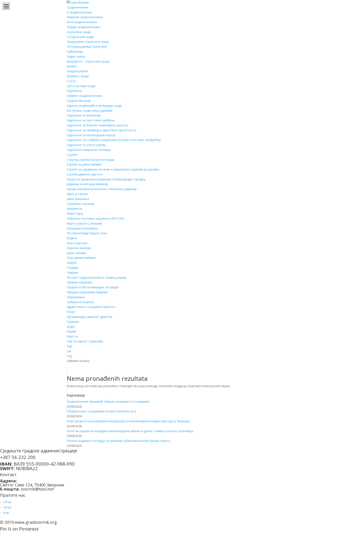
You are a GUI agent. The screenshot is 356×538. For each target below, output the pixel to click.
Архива (72, 66)
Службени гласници (80, 204)
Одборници (75, 51)
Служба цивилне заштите (85, 174)
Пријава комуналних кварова (87, 292)
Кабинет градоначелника (84, 96)
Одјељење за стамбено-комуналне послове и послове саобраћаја (114, 140)
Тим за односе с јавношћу (85, 341)
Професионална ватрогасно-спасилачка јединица (102, 189)
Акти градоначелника (82, 22)
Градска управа (77, 71)
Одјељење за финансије (84, 115)
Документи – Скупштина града (88, 61)
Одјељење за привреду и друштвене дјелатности (101, 130)
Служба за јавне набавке (84, 164)
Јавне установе (77, 194)
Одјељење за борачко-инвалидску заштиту (97, 125)
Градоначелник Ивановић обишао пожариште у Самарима (108, 401)
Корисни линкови (79, 248)
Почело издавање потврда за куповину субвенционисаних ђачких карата (118, 441)
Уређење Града (78, 76)
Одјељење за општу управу (86, 145)
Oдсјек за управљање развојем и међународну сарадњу (106, 179)
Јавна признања (78, 199)
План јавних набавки (81, 258)
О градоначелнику (79, 12)
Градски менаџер (79, 101)
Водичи (72, 238)
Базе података (77, 243)
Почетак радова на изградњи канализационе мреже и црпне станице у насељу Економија (130, 431)
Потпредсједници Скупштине (87, 46)
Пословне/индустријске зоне (87, 233)
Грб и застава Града (81, 86)
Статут (72, 81)
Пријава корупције (80, 282)
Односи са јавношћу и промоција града (94, 106)
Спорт (71, 312)
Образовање (76, 297)
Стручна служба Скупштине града (90, 160)
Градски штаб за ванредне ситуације (92, 287)
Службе (72, 155)
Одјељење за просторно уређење (91, 120)
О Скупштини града (80, 37)
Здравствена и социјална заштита (91, 307)
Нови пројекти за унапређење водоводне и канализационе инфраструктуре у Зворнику (128, 421)
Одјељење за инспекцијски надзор (91, 135)
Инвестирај (75, 213)
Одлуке (72, 263)
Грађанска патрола (80, 302)
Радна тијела (76, 56)
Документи (74, 208)
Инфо (71, 327)
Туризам (72, 322)
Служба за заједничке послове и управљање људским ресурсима (113, 169)
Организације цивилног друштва (89, 317)
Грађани (72, 272)
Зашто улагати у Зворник (84, 223)
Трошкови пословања (82, 228)
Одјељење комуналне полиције (89, 150)
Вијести (72, 336)
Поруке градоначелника (83, 27)
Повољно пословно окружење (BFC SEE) (95, 218)
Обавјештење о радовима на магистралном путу (101, 411)
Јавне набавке (77, 253)
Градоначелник (77, 7)
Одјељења (74, 91)
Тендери (72, 268)
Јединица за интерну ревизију (87, 184)
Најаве (71, 331)
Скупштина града (79, 32)
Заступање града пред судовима (89, 110)
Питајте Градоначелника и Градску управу (96, 277)
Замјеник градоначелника (85, 17)
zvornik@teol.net (37, 489)
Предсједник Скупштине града (88, 42)
